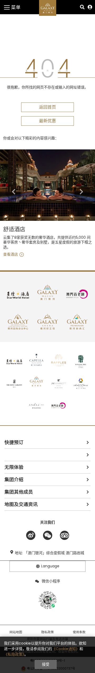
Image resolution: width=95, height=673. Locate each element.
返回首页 (47, 107)
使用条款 (79, 632)
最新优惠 (47, 121)
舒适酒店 (14, 229)
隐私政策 (47, 632)
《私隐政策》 (14, 654)
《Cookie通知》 (65, 648)
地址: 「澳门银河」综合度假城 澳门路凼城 (49, 552)
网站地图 (16, 632)
